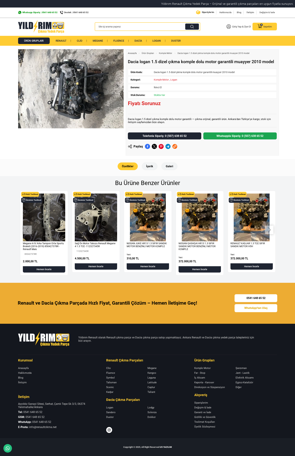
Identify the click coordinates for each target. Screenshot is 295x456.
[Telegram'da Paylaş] (168, 146)
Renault (61, 40)
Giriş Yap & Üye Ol (241, 26)
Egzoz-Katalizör (244, 382)
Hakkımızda (225, 12)
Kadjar (109, 392)
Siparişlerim (208, 12)
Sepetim (267, 26)
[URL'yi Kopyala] (174, 146)
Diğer (239, 387)
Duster (176, 40)
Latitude (152, 382)
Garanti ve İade (202, 412)
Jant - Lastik (243, 372)
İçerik (149, 166)
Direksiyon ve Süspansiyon (209, 387)
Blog (239, 12)
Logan (156, 40)
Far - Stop (199, 372)
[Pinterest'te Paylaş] (161, 146)
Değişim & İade (267, 12)
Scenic (110, 387)
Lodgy (151, 407)
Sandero (111, 412)
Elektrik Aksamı (245, 377)
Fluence (118, 40)
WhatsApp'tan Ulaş (256, 308)
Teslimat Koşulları (204, 421)
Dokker (152, 417)
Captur (151, 387)
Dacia (138, 40)
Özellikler (128, 166)
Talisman (111, 382)
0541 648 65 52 (256, 298)
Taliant (151, 392)
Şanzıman (241, 368)
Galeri (169, 166)
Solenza (152, 412)
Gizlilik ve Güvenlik (205, 417)
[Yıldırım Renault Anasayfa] (41, 26)
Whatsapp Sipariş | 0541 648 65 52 (39, 12)
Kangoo (152, 372)
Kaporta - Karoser (204, 382)
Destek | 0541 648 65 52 (76, 12)
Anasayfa (132, 53)
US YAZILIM (166, 447)
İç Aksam (199, 377)
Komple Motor (166, 53)
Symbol (110, 377)
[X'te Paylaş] (154, 146)
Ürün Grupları (34, 40)
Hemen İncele (44, 269)
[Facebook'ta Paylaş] (147, 146)
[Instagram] (109, 430)
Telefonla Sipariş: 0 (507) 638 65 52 (165, 136)
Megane (98, 40)
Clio (79, 40)
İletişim (250, 12)
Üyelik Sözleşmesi (204, 426)
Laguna (152, 377)
